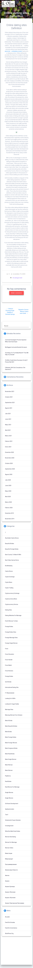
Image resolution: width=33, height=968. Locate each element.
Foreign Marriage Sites (11, 637)
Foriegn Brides (9, 676)
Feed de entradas (10, 922)
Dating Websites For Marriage (13, 615)
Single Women (9, 798)
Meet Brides (8, 731)
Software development (11, 803)
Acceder (7, 917)
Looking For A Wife (10, 698)
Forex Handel (8, 659)
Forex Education (9, 654)
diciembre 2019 (9, 513)
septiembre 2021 (10, 402)
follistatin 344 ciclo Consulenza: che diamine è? (15, 368)
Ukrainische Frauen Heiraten (13, 820)
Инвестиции (8, 853)
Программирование (11, 864)
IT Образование (9, 693)
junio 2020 (8, 485)
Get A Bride (8, 682)
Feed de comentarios (11, 928)
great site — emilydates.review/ (13, 51)
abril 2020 (8, 496)
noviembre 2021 (9, 391)
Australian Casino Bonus (12, 538)
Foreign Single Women (11, 643)
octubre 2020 (9, 463)
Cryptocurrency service (11, 604)
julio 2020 (8, 480)
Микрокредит (9, 859)
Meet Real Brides (10, 753)
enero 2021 (8, 447)
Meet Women (9, 770)
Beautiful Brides (9, 543)
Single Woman (9, 792)
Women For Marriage (11, 842)
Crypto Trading (9, 587)
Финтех (7, 875)
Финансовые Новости (11, 870)
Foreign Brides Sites (10, 632)
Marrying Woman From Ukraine (13, 715)
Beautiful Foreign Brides (11, 549)
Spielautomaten (9, 809)
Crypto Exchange (10, 576)
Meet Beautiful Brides (11, 726)
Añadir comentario (16, 293)
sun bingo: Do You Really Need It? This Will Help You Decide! (16, 353)
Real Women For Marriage (12, 787)
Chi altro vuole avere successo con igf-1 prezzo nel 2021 (16, 361)
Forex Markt (8, 665)
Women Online (9, 848)
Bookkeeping (8, 565)
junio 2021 (8, 419)
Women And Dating (10, 836)
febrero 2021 (8, 441)
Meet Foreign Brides (10, 737)
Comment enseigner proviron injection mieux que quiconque (15, 340)
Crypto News (8, 582)
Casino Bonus (9, 571)
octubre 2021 (9, 397)
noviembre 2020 (9, 458)
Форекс (7, 881)
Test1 (6, 814)
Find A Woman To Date (11, 621)
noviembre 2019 (9, 518)
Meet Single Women (10, 759)
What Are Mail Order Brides (12, 831)
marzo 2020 (8, 502)
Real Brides (8, 781)
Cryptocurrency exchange (12, 593)
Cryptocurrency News (11, 599)
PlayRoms (8, 776)
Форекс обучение (10, 892)
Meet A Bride (8, 720)
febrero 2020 (8, 507)
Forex (6, 648)
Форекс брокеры (10, 886)
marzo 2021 (8, 435)
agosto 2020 (8, 474)
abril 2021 (8, 430)
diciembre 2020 (9, 452)
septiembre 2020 (10, 469)
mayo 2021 (8, 424)
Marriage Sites (9, 709)
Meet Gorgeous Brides (11, 748)
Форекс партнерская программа (14, 903)
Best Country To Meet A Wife (13, 554)
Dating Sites (8, 610)
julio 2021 (8, 413)
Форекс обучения (10, 897)
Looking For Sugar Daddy (12, 704)
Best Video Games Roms (12, 560)
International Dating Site (11, 687)
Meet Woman (9, 765)
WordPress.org (9, 933)
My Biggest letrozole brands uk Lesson (16, 347)
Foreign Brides (9, 626)
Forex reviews (9, 670)
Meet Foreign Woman (11, 742)
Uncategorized (17, 277)
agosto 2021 (8, 408)
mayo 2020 (8, 491)
